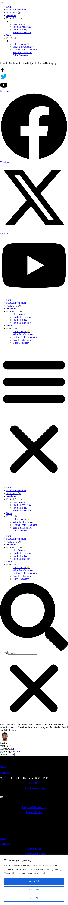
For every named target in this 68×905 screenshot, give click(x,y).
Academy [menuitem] (11, 15)
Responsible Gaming (34, 807)
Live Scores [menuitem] (19, 24)
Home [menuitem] (9, 6)
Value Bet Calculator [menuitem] (23, 46)
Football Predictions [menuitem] (16, 9)
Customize (34, 889)
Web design (8, 778)
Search (3, 652)
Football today (20, 320)
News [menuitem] (9, 35)
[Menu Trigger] (1, 2)
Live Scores (19, 314)
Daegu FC (17, 751)
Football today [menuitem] (20, 29)
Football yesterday (22, 317)
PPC (45, 778)
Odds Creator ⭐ (21, 331)
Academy (11, 308)
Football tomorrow (22, 322)
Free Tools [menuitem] (11, 39)
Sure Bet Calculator (22, 340)
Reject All (34, 898)
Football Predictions (16, 302)
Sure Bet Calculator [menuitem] (22, 52)
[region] (34, 880)
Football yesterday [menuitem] (22, 26)
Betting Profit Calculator (25, 337)
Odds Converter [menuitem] (21, 55)
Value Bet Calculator (23, 334)
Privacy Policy (34, 812)
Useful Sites (34, 783)
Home (9, 300)
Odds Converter (21, 342)
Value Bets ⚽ (13, 305)
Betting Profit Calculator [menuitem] (25, 49)
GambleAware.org (34, 788)
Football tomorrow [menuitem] (22, 32)
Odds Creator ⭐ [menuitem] (21, 44)
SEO (37, 778)
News (9, 325)
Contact (5, 772)
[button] (34, 415)
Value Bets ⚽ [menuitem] (13, 12)
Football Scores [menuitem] (14, 19)
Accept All (34, 881)
